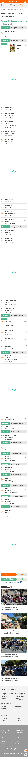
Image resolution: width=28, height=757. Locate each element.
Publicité (3, 741)
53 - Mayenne (18, 720)
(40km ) (6, 24)
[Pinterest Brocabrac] (19, 750)
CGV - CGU (3, 732)
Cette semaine (4, 710)
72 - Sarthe (17, 722)
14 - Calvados (4, 718)
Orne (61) (10, 9)
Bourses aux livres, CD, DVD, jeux (21, 693)
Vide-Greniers (4, 696)
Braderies (17, 698)
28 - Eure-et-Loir (4, 722)
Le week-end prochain (6, 711)
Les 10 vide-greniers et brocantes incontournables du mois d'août (10, 608)
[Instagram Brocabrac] (16, 750)
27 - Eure (3, 720)
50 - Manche (17, 718)
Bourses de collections (20, 694)
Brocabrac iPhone (19, 732)
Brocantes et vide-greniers (7, 693)
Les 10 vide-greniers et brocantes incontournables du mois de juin (10, 656)
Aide (16, 740)
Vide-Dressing (4, 698)
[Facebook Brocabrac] (12, 750)
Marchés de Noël (19, 700)
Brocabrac (3, 740)
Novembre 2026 (18, 710)
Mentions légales (5, 730)
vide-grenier (4, 11)
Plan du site (3, 734)
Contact (17, 743)
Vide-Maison (4, 700)
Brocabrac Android (19, 730)
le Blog (2, 743)
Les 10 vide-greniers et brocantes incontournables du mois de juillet (10, 632)
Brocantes (3, 694)
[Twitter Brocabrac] (8, 750)
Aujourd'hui (3, 706)
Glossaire (17, 741)
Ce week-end (4, 708)
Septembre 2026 (18, 706)
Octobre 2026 (18, 708)
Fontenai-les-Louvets (19, 9)
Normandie (4, 9)
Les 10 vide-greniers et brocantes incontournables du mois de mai (10, 679)
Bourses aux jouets (19, 696)
